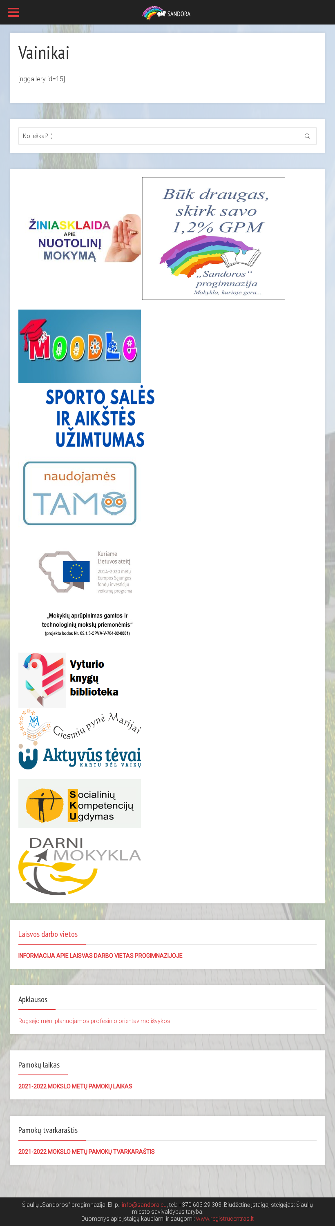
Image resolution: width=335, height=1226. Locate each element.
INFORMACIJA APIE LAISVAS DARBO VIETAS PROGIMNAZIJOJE (100, 955)
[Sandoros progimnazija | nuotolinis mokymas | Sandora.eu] (167, 12)
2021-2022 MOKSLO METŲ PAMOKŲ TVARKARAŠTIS (86, 1151)
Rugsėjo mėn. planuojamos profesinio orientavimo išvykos (94, 1021)
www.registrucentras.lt (225, 1218)
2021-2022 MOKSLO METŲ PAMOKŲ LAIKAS (75, 1086)
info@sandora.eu (144, 1204)
